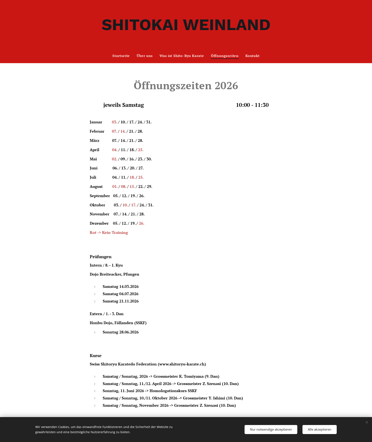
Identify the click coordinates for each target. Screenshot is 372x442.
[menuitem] (122, 55)
